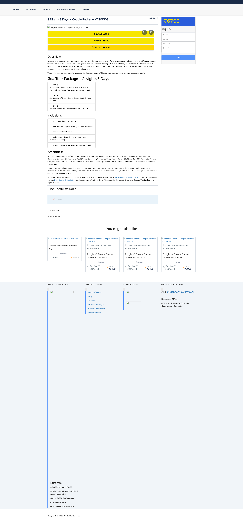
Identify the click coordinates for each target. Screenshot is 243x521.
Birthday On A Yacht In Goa (126, 177)
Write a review (54, 217)
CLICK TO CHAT (101, 47)
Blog (90, 296)
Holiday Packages (66, 9)
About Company (95, 292)
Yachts (46, 9)
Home (16, 9)
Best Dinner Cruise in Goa (65, 180)
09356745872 (101, 40)
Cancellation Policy (96, 308)
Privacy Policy (94, 313)
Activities (31, 9)
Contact (86, 9)
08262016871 (101, 34)
